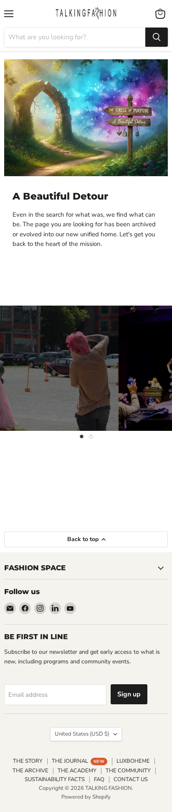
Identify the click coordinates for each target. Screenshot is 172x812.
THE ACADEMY (77, 770)
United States (82, 734)
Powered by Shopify (86, 797)
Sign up (129, 694)
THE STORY (28, 761)
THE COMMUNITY (128, 770)
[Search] (156, 37)
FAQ (99, 779)
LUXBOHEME (133, 761)
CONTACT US (131, 779)
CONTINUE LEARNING (86, 492)
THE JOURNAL (78, 761)
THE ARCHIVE (30, 770)
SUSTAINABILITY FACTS (55, 779)
